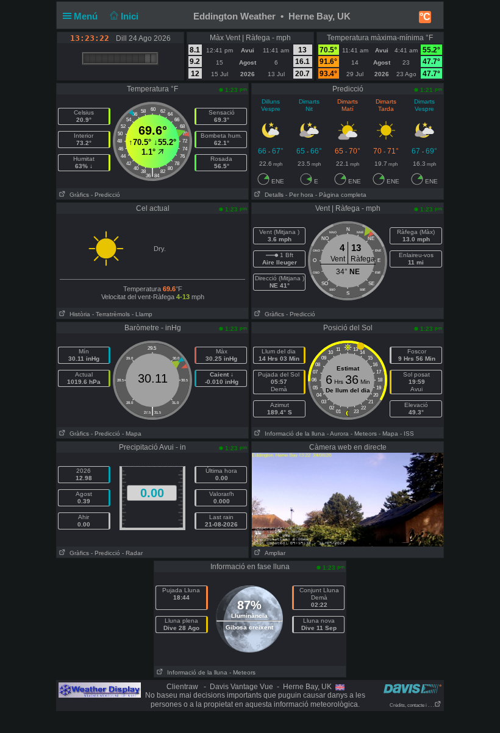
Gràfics (77, 194)
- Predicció (105, 194)
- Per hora (299, 194)
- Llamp (142, 314)
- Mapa (131, 433)
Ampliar (273, 553)
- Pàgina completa (340, 194)
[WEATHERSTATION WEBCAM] (347, 499)
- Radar (132, 553)
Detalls (272, 194)
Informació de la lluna (293, 433)
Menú (86, 16)
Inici (130, 16)
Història (78, 314)
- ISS (407, 433)
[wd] (100, 689)
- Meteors (364, 433)
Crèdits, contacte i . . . (412, 705)
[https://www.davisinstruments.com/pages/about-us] (412, 688)
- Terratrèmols (111, 314)
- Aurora (338, 433)
